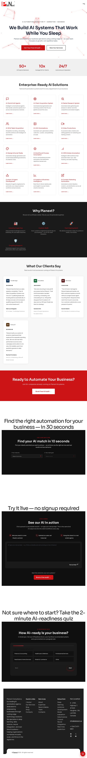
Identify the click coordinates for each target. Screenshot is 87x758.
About (40, 702)
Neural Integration (61, 723)
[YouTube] (76, 736)
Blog (27, 707)
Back (16, 668)
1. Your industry (15, 452)
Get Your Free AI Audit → (33, 48)
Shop (28, 709)
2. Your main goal (49, 452)
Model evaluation (61, 713)
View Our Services (56, 48)
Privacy (73, 752)
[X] (76, 734)
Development (62, 709)
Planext (15, 752)
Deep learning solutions (60, 704)
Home (29, 702)
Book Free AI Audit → (43, 391)
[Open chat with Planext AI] (82, 753)
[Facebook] (71, 734)
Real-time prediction (61, 728)
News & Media (43, 707)
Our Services (30, 705)
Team (40, 709)
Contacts (29, 712)
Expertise (41, 705)
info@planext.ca (76, 721)
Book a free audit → (43, 577)
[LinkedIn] (71, 736)
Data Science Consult (62, 718)
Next (70, 668)
